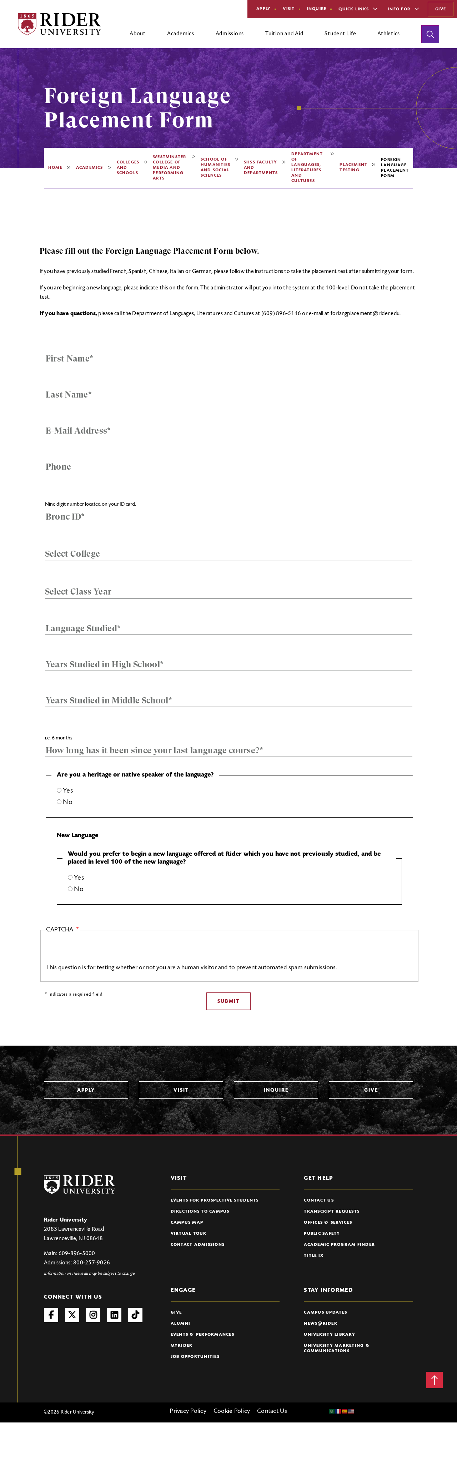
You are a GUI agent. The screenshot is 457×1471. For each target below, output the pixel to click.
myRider (182, 1346)
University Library (329, 1335)
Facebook (51, 1315)
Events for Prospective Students (215, 1200)
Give (440, 9)
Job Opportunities (195, 1357)
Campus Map (187, 1222)
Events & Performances (202, 1335)
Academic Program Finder (339, 1245)
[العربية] (332, 1411)
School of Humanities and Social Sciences (215, 167)
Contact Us (319, 1200)
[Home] (59, 24)
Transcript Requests (332, 1211)
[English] (351, 1411)
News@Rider (320, 1323)
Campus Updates (325, 1312)
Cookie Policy (232, 1411)
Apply (263, 9)
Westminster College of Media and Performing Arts (169, 168)
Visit (289, 9)
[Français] (338, 1411)
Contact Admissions (198, 1245)
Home (55, 168)
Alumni (181, 1323)
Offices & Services (328, 1222)
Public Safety (322, 1234)
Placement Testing (353, 167)
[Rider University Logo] (79, 1184)
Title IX (313, 1256)
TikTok (135, 1315)
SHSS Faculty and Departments (261, 167)
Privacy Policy (188, 1411)
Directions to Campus (200, 1211)
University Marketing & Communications (337, 1348)
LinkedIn (114, 1315)
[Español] (345, 1411)
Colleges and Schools (128, 167)
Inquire (317, 9)
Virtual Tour (189, 1234)
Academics (89, 168)
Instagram (93, 1315)
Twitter (72, 1315)
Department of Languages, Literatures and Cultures (307, 167)
